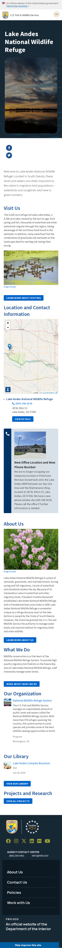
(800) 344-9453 (16, 855)
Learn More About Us (20, 639)
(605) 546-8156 (23, 403)
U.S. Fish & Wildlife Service (24, 15)
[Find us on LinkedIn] (33, 841)
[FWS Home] (5, 15)
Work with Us (18, 902)
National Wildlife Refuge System (32, 700)
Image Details (10, 286)
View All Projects (18, 801)
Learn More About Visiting (23, 297)
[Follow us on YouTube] (48, 841)
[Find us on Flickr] (40, 841)
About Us (15, 871)
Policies (14, 892)
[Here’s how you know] (31, 4)
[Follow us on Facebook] (9, 841)
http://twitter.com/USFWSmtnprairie (33, 155)
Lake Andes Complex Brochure (31, 763)
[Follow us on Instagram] (17, 841)
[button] (9, 347)
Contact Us (17, 882)
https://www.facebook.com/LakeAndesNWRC (33, 148)
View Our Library (17, 783)
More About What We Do (21, 683)
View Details (23, 418)
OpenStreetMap (48, 393)
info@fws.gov (40, 855)
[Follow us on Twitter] (25, 841)
